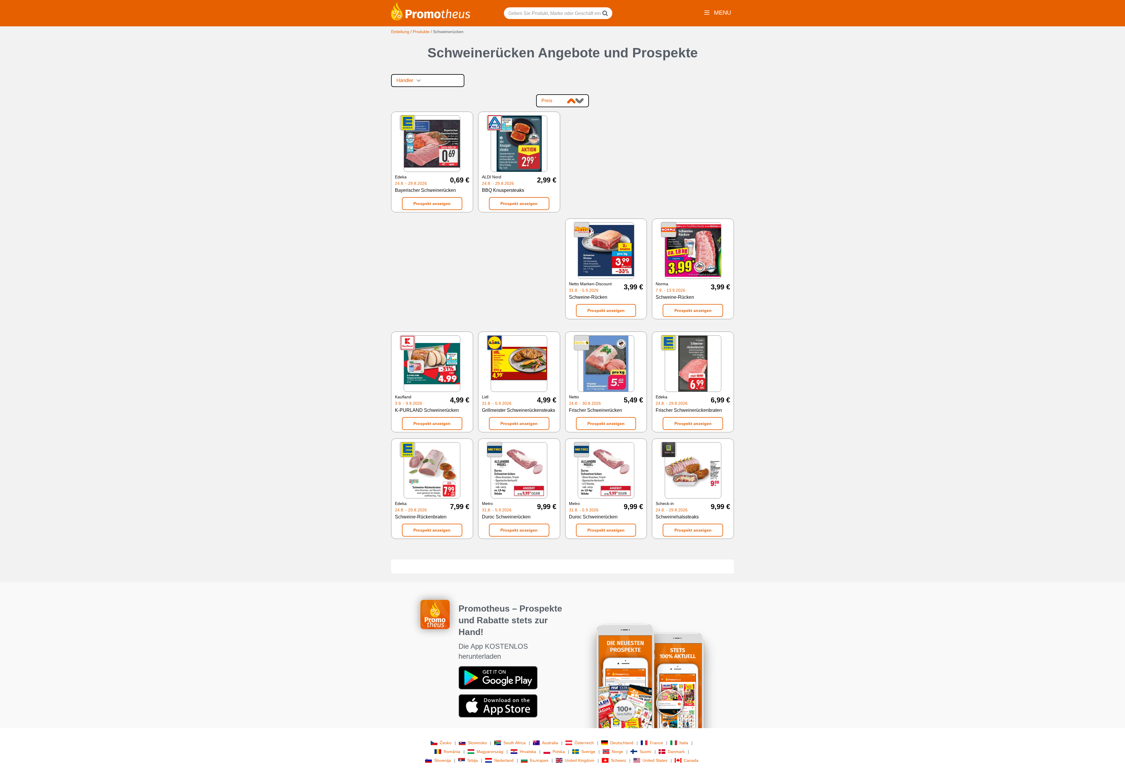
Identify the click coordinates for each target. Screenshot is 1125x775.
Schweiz (618, 760)
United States (654, 760)
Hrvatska (528, 751)
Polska (559, 751)
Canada (691, 760)
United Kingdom (579, 760)
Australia (550, 742)
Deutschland (621, 742)
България (539, 760)
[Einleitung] (430, 10)
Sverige (588, 751)
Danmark (676, 751)
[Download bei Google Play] (498, 677)
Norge (617, 751)
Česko (445, 742)
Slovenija (442, 760)
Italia (683, 742)
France (656, 742)
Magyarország (490, 751)
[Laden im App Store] (498, 705)
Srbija (472, 760)
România (452, 751)
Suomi (645, 751)
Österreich (584, 742)
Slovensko (477, 742)
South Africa (514, 742)
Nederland (504, 760)
